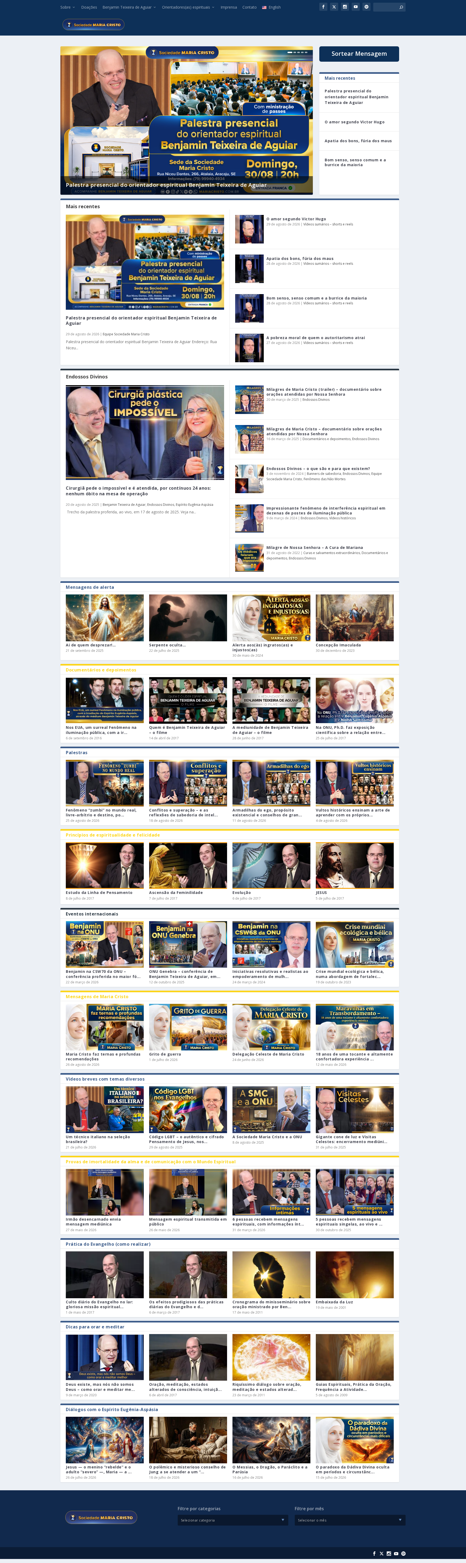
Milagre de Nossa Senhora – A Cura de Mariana (314, 547)
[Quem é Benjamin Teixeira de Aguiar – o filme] (188, 700)
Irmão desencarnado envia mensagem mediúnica (93, 1222)
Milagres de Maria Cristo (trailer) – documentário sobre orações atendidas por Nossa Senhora (324, 392)
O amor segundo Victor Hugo (355, 121)
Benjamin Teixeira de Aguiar (127, 7)
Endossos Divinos (160, 504)
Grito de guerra (165, 1054)
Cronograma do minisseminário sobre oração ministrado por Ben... (271, 1304)
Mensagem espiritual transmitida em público (188, 1222)
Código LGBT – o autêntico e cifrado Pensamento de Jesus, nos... (186, 1139)
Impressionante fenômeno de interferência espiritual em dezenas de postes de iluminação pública (326, 511)
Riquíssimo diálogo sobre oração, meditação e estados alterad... (266, 1387)
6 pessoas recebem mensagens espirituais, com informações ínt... (268, 1222)
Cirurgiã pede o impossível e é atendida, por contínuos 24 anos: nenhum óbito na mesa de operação (138, 491)
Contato (249, 7)
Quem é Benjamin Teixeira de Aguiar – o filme (187, 730)
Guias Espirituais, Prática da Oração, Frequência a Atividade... (354, 1387)
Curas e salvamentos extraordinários (331, 553)
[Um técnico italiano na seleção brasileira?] (105, 1109)
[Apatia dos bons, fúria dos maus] (249, 269)
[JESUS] (355, 865)
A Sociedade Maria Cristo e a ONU (267, 1136)
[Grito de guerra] (188, 1027)
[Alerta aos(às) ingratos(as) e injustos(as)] (271, 617)
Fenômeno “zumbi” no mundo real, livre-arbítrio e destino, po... (101, 812)
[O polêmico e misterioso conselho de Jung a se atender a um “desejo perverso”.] (188, 1440)
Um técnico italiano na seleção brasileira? (98, 1139)
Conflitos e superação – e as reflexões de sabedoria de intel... (183, 812)
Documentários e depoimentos (327, 439)
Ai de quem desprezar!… (91, 645)
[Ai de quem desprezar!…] (105, 617)
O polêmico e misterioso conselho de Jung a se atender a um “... (187, 1469)
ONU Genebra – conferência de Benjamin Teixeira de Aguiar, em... (184, 974)
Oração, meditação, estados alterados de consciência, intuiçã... (185, 1387)
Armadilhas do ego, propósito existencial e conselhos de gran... (267, 812)
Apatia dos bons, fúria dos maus (358, 140)
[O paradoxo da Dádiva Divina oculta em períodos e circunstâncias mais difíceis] (355, 1440)
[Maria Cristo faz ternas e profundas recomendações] (105, 1027)
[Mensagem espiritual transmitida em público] (188, 1192)
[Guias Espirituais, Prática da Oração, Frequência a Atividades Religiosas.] (355, 1357)
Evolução (241, 892)
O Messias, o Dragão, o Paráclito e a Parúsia (269, 1469)
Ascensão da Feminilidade (176, 892)
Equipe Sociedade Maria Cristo (126, 334)
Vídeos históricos (342, 518)
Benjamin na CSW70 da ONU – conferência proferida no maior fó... (103, 974)
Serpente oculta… (167, 645)
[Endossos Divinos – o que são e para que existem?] (249, 479)
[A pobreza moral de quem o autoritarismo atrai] (249, 348)
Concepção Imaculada (338, 645)
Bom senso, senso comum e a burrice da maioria (355, 162)
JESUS (321, 892)
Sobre (65, 7)
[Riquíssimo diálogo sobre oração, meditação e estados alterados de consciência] (271, 1357)
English (275, 7)
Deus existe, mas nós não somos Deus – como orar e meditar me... (100, 1387)
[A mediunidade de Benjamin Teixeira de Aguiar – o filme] (271, 700)
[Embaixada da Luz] (355, 1274)
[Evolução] (271, 865)
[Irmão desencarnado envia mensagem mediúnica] (105, 1192)
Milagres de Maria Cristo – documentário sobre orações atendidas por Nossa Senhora (324, 431)
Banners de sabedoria (324, 473)
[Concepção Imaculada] (355, 617)
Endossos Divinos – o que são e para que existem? (318, 468)
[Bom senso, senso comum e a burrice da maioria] (249, 308)
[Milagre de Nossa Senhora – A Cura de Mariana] (249, 558)
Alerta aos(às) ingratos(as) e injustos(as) (262, 647)
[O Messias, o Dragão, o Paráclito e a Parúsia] (271, 1440)
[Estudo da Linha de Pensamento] (105, 865)
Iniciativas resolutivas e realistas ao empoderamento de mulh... (270, 974)
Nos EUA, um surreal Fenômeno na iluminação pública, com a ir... (101, 730)
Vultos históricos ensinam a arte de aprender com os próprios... (353, 812)
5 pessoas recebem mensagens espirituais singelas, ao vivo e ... (349, 1222)
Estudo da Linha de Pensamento (99, 892)
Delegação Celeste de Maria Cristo (268, 1054)
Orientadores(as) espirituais (186, 7)
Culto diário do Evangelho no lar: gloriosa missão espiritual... (99, 1304)
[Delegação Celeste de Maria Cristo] (271, 1027)
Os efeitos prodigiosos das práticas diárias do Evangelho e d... (186, 1304)
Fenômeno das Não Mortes (324, 479)
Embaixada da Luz (334, 1301)
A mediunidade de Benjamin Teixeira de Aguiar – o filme (270, 730)
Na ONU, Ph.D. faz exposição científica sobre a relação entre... (351, 730)
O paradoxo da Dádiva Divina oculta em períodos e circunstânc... (352, 1469)
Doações (89, 7)
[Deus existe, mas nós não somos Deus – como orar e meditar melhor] (105, 1357)
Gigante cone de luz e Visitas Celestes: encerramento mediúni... (352, 1139)
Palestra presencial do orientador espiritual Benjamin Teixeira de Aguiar (166, 185)
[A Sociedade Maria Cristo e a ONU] (271, 1109)
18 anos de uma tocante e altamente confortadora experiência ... (354, 1056)
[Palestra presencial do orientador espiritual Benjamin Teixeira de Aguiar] (145, 262)
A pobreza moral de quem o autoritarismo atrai (315, 337)
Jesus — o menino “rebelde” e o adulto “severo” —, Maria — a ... (99, 1469)
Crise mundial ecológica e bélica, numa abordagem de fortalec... (350, 974)
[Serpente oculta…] (188, 617)
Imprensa (229, 7)
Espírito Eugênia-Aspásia (194, 504)
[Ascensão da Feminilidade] (188, 865)
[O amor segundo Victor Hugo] (249, 229)
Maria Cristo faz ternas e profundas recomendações (103, 1056)
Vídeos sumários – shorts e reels (328, 224)
